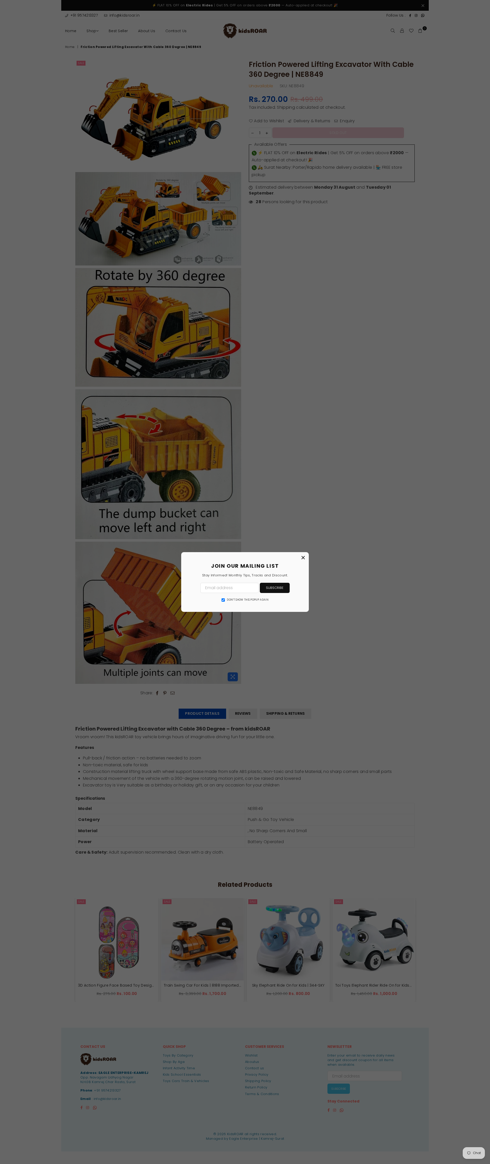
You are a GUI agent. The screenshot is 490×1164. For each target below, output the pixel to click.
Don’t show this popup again (247, 600)
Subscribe (275, 587)
